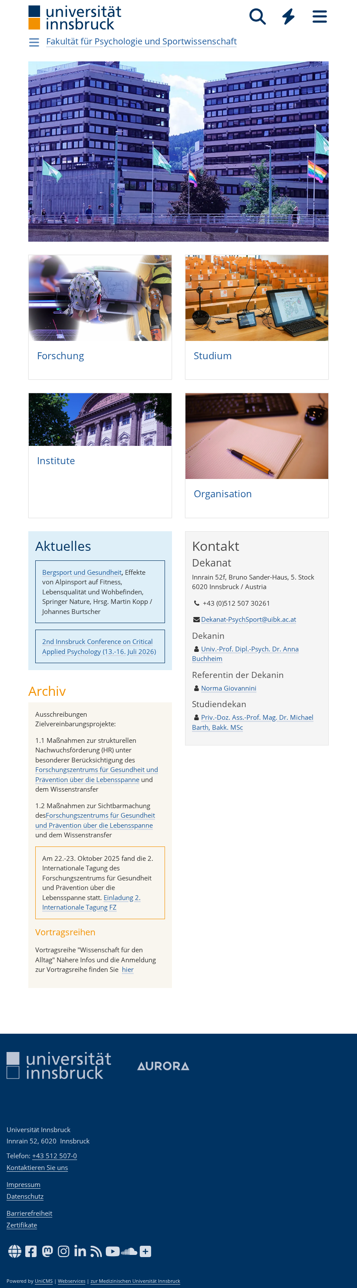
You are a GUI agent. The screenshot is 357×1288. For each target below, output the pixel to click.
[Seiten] (319, 17)
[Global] (288, 17)
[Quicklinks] (288, 17)
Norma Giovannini (228, 688)
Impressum (23, 1184)
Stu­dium (213, 355)
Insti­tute (56, 460)
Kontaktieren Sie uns (37, 1167)
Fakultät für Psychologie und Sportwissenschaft (141, 41)
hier (128, 969)
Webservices (71, 1281)
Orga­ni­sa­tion (223, 493)
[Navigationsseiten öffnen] (34, 42)
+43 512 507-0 (54, 1155)
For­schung (60, 355)
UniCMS (44, 1281)
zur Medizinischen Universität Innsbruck (135, 1281)
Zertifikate (22, 1225)
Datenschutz (25, 1196)
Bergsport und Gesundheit (81, 572)
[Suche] (257, 17)
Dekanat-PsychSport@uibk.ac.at (248, 619)
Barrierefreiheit (29, 1213)
